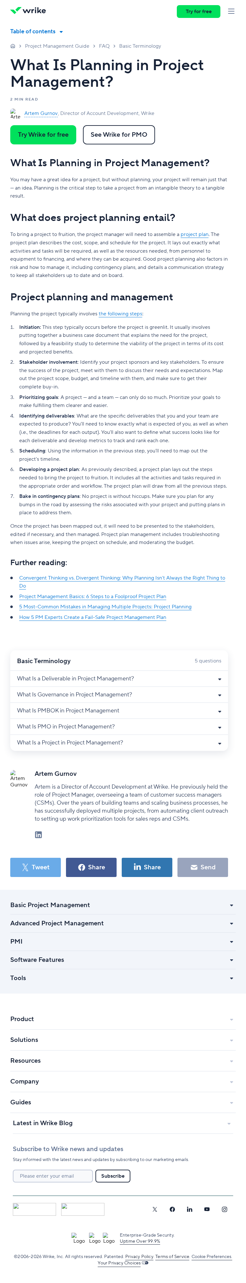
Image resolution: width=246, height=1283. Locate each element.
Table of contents (32, 31)
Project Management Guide (57, 46)
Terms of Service (172, 1257)
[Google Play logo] (82, 1209)
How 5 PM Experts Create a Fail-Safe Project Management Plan (92, 617)
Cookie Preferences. (212, 1257)
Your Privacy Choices (119, 1263)
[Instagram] (224, 1209)
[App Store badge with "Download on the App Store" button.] (34, 1209)
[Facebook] (172, 1209)
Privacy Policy (139, 1257)
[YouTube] (207, 1209)
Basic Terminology (140, 46)
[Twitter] (155, 1209)
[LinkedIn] (190, 1209)
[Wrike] (30, 11)
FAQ (104, 46)
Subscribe (113, 1176)
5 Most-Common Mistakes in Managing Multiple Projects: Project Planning (105, 607)
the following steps (120, 314)
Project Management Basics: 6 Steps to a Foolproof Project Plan (92, 596)
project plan (195, 234)
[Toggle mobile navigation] (231, 11)
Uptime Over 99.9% (140, 1241)
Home (12, 45)
